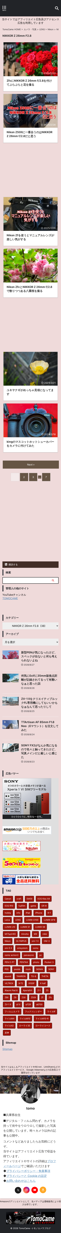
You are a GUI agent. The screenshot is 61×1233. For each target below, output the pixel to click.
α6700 (39, 1004)
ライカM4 (9, 1018)
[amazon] (43, 1190)
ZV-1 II (8, 1004)
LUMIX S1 (25, 927)
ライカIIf (51, 1011)
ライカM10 (25, 1018)
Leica (7, 920)
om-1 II (35, 941)
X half (43, 983)
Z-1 (39, 990)
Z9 (15, 997)
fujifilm (22, 905)
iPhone (38, 912)
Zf (42, 997)
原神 (7, 1032)
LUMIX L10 (10, 927)
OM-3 (47, 941)
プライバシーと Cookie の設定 (26, 1176)
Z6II (6, 997)
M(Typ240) (10, 934)
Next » (30, 464)
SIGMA (39, 969)
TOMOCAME (10, 598)
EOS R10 (9, 905)
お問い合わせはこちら (21, 1180)
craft (19, 898)
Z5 (47, 990)
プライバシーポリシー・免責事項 (28, 1171)
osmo (35, 948)
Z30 (24, 997)
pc (40, 955)
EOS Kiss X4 (44, 898)
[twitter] (18, 1190)
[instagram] (26, 1190)
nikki (44, 934)
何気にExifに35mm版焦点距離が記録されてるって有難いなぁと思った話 (39, 679)
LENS (18, 920)
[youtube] (34, 1190)
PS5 (7, 969)
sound (8, 976)
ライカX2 (9, 1025)
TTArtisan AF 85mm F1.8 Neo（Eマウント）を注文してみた (40, 726)
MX (35, 934)
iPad (28, 912)
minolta (24, 934)
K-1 (49, 912)
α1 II (18, 1004)
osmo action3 (11, 955)
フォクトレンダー (33, 1011)
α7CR (28, 1004)
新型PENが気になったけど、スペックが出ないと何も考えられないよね (39, 656)
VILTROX (9, 983)
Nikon (8, 941)
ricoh (28, 969)
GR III (44, 905)
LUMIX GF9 (49, 920)
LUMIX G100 (32, 920)
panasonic (29, 955)
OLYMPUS (21, 941)
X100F (31, 983)
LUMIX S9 (40, 927)
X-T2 (21, 983)
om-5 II (8, 948)
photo (36, 962)
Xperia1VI (27, 990)
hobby (8, 912)
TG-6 (33, 976)
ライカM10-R (42, 1018)
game (33, 905)
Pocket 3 (49, 962)
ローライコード (42, 1025)
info (18, 912)
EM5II (29, 898)
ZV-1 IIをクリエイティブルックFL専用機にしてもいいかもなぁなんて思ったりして (39, 702)
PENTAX (24, 962)
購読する (13, 564)
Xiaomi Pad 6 (11, 990)
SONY (51, 969)
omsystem (22, 948)
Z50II (33, 997)
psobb (17, 969)
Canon (8, 898)
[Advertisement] (30, 168)
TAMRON (21, 976)
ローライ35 (24, 1025)
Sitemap (7, 1049)
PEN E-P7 (9, 962)
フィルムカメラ (12, 1011)
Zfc (50, 997)
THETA (44, 976)
